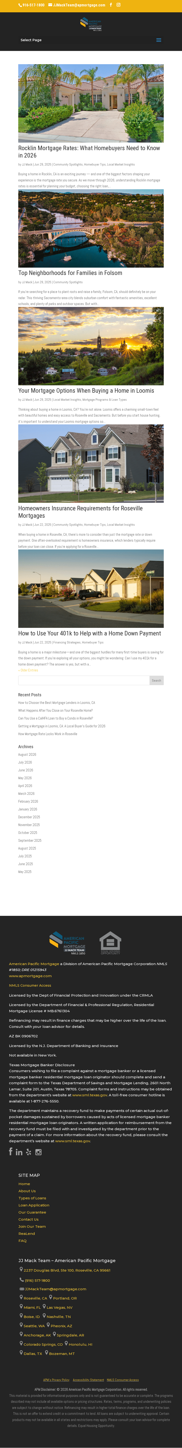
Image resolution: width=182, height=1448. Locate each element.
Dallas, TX (32, 1353)
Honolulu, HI (80, 1344)
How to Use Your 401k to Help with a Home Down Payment (89, 633)
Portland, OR (64, 1298)
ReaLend (26, 1233)
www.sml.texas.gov (89, 1095)
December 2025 (29, 817)
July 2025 (25, 856)
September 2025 (29, 840)
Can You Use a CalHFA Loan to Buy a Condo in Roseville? (55, 718)
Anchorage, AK (37, 1335)
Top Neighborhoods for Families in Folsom (70, 272)
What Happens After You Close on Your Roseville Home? (55, 710)
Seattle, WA (34, 1326)
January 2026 (27, 809)
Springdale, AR (70, 1335)
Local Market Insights (121, 164)
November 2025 (29, 825)
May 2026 (25, 778)
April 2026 (25, 785)
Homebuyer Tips (95, 164)
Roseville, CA (35, 1298)
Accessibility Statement (88, 1380)
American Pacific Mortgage (34, 964)
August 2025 (27, 848)
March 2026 (26, 793)
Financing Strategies (67, 642)
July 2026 (25, 762)
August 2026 (27, 754)
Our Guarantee (32, 1212)
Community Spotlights (68, 164)
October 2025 (27, 832)
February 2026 (28, 801)
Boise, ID (31, 1316)
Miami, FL (32, 1307)
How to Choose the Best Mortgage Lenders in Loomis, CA (56, 702)
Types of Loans (32, 1198)
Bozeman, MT (61, 1353)
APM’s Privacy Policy (56, 1380)
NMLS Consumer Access (30, 985)
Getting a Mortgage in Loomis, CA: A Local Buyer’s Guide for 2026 (61, 726)
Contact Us (28, 1219)
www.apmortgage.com (30, 976)
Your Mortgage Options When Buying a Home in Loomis (86, 390)
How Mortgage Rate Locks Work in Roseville (47, 734)
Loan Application (33, 1205)
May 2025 (25, 871)
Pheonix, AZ (61, 1326)
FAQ (22, 1240)
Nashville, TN (58, 1316)
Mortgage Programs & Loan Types (104, 399)
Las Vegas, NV (59, 1307)
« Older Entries (28, 670)
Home (24, 1184)
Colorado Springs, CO (43, 1344)
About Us (27, 1191)
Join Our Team (32, 1226)
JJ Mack (27, 164)
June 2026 (25, 770)
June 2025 (25, 864)
